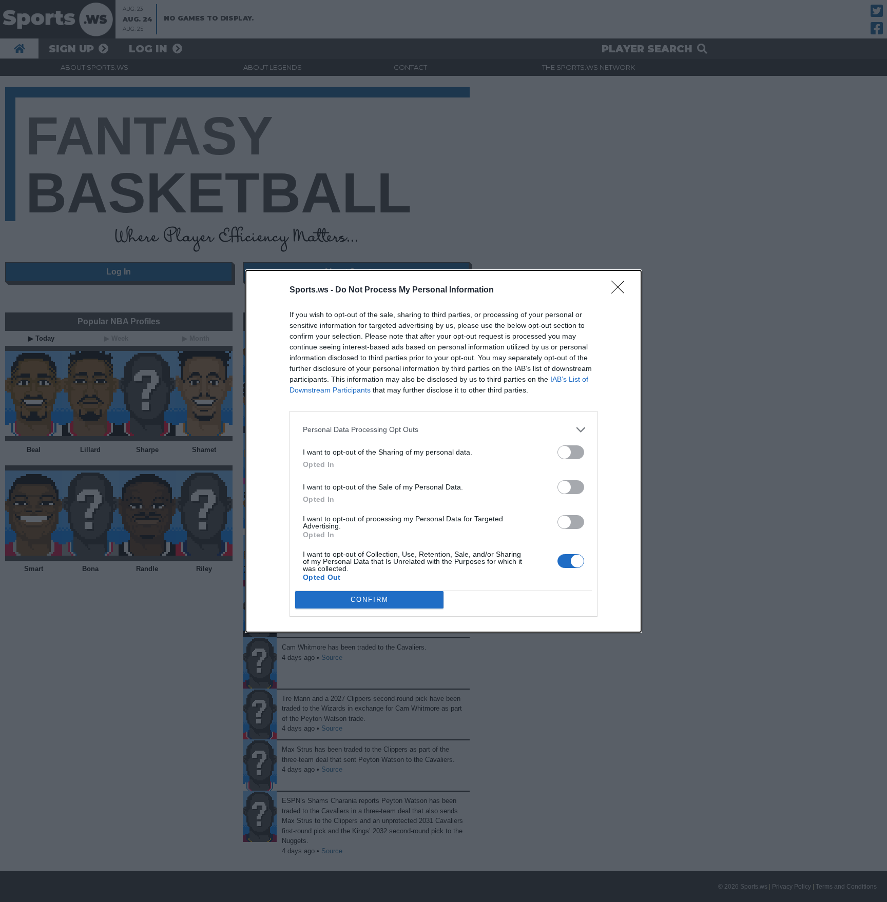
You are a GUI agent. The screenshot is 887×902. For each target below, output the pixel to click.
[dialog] (443, 451)
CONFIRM (370, 599)
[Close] (621, 290)
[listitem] (443, 429)
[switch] (570, 452)
